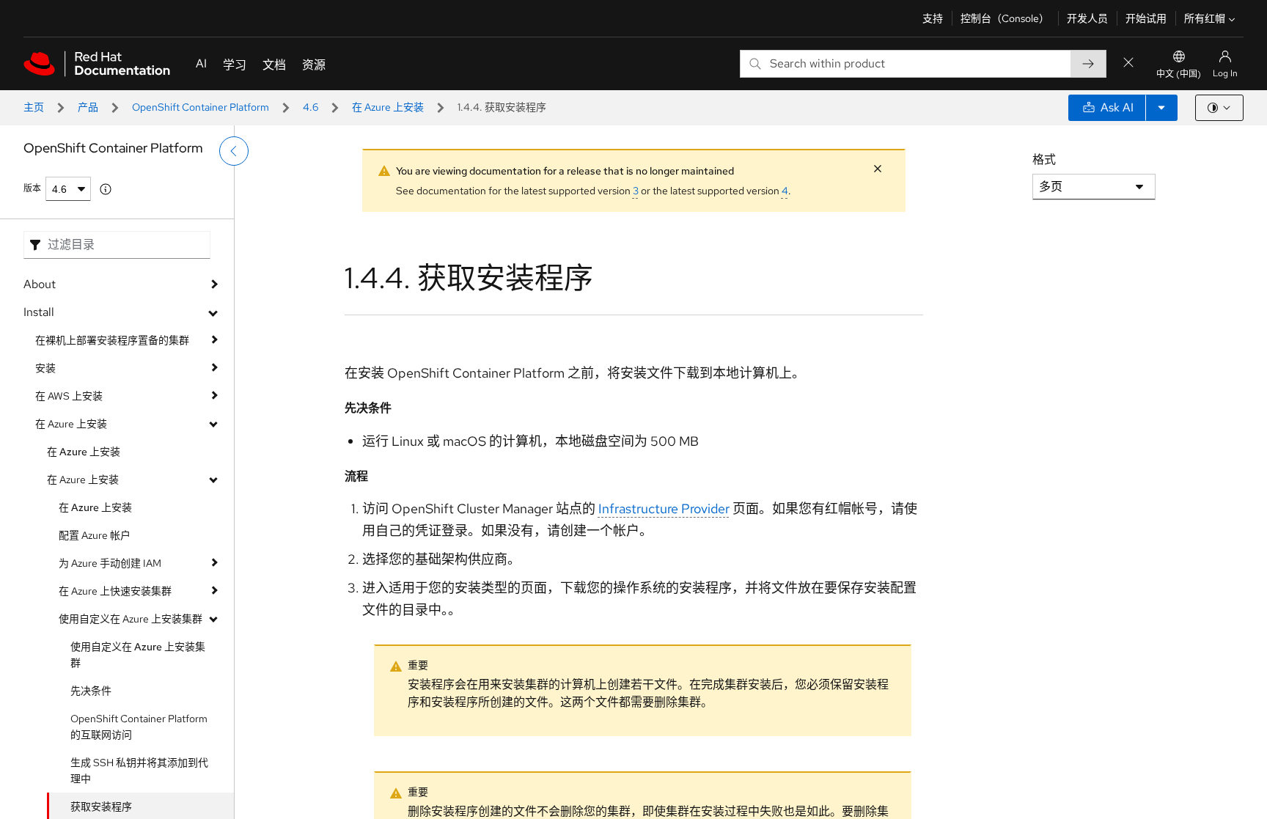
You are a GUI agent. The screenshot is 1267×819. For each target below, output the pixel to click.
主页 (33, 107)
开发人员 (1087, 18)
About (39, 284)
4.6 (310, 107)
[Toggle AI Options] (1161, 108)
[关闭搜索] (1128, 63)
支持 (932, 18)
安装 (45, 368)
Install (38, 312)
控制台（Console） (1005, 18)
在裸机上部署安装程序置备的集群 (112, 340)
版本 (32, 188)
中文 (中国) (1178, 74)
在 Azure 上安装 (388, 107)
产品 (88, 107)
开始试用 (1146, 18)
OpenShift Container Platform (200, 107)
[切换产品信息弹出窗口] (105, 189)
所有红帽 (1204, 18)
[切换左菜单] (234, 151)
